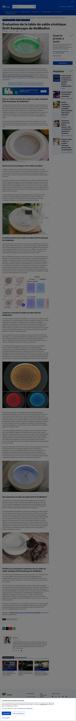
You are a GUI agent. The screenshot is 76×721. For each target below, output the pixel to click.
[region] (38, 709)
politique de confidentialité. (26, 708)
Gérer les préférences (18, 713)
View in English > (6, 717)
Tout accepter (6, 713)
